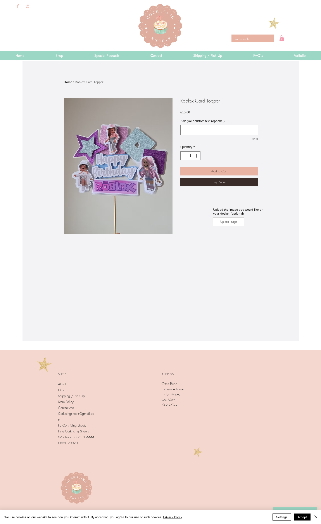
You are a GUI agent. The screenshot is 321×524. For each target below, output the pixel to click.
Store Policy (66, 402)
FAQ (61, 390)
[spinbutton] (190, 156)
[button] (281, 38)
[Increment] (197, 156)
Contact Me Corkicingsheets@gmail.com (76, 414)
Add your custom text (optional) (202, 121)
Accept (302, 517)
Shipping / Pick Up (72, 396)
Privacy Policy (172, 517)
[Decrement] (184, 156)
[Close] (315, 517)
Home (68, 82)
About (62, 384)
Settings (281, 517)
